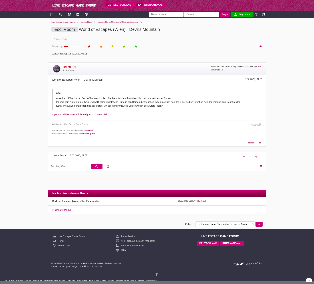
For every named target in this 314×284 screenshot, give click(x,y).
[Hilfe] (86, 14)
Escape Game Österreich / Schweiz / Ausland (118, 22)
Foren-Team (63, 245)
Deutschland (86, 22)
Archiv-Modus (127, 236)
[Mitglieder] (69, 14)
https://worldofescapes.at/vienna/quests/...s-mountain (80, 114)
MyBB (67, 266)
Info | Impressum (94, 266)
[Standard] (257, 14)
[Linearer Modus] (260, 47)
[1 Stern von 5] (89, 47)
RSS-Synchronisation (132, 245)
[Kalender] (78, 14)
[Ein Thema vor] (256, 157)
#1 (260, 143)
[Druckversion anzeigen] (107, 166)
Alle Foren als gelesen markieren (137, 241)
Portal (60, 241)
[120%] (263, 14)
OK (309, 280)
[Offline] (75, 66)
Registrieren (245, 14)
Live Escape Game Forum (63, 22)
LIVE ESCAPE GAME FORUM (74, 5)
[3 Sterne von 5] (112, 47)
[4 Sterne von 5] (124, 47)
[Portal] (52, 14)
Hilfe (123, 250)
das (88, 130)
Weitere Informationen (147, 280)
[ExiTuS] (202, 201)
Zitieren (251, 143)
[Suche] (61, 14)
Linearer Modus (63, 209)
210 (246, 66)
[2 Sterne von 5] (100, 47)
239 (259, 66)
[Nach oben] (261, 166)
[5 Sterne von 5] (135, 47)
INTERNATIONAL (150, 4)
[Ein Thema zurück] (244, 157)
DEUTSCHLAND (119, 4)
